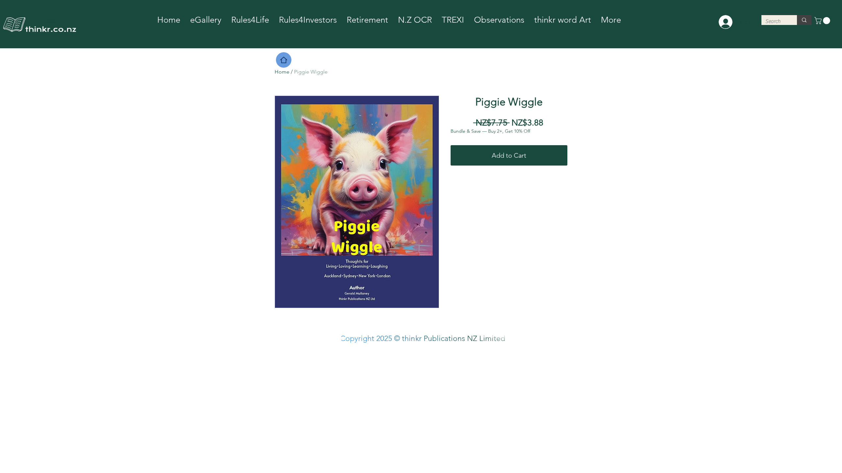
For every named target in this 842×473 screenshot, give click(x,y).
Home (282, 72)
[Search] (804, 20)
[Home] (283, 60)
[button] (823, 20)
